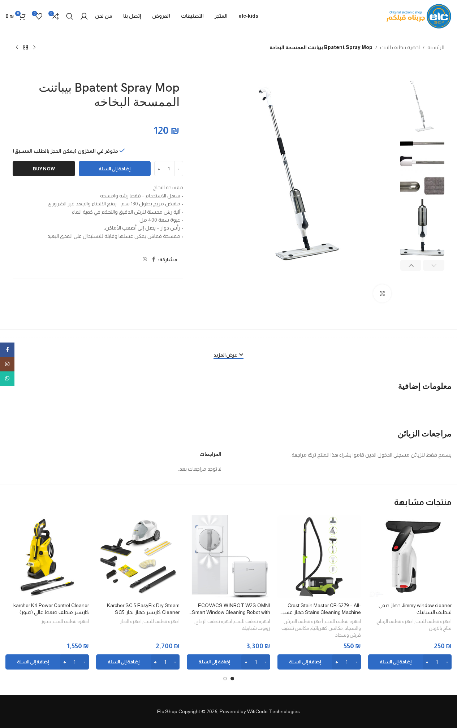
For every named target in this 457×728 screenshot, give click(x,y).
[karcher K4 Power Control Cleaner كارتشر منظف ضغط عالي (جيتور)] (47, 556)
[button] (433, 265)
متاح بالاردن (440, 628)
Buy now (44, 168)
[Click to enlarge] (382, 293)
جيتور (46, 621)
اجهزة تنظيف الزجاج (395, 621)
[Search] (69, 16)
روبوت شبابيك (256, 628)
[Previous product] (34, 47)
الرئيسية (435, 47)
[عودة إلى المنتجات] (25, 47)
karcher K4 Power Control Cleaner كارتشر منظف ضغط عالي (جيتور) (51, 608)
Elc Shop (167, 711)
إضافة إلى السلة (114, 168)
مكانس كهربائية (327, 628)
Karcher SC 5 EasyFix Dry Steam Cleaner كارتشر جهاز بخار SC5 (143, 608)
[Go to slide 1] (232, 678)
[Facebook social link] (153, 260)
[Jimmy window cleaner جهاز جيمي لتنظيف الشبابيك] (410, 556)
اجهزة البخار (131, 621)
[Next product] (17, 47)
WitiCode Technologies (273, 711)
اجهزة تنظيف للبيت (400, 47)
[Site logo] (419, 16)
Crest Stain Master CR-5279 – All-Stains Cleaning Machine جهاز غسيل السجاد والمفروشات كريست (320, 609)
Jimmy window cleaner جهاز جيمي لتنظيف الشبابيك (415, 608)
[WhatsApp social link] (145, 260)
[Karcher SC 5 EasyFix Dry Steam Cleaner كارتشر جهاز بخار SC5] (138, 556)
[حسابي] (84, 16)
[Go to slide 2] (225, 678)
